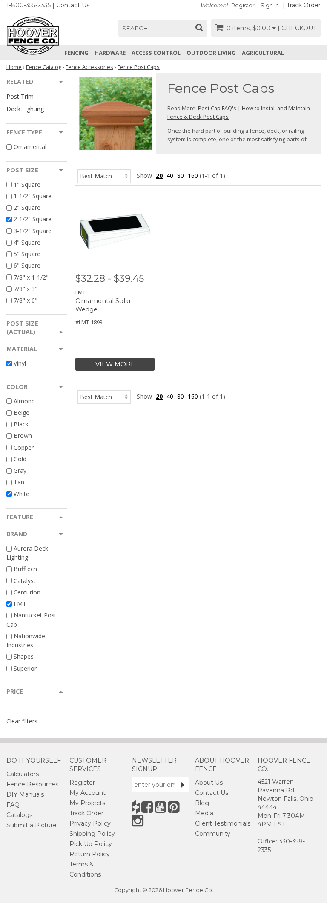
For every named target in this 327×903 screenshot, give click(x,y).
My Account (87, 793)
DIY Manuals (25, 794)
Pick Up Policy (90, 844)
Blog (202, 803)
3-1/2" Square (33, 231)
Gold (20, 459)
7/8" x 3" (25, 289)
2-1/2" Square (33, 219)
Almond (24, 401)
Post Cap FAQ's (217, 108)
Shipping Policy (92, 833)
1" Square (27, 184)
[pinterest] (173, 807)
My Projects (87, 803)
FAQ (13, 805)
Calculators (22, 774)
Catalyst (25, 581)
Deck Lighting (25, 109)
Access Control (156, 53)
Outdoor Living (211, 53)
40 (169, 175)
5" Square (27, 254)
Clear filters (21, 721)
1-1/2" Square (33, 196)
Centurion (27, 592)
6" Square (27, 266)
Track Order (304, 5)
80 (180, 175)
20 (159, 175)
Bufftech (25, 569)
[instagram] (137, 820)
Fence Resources (32, 784)
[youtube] (160, 807)
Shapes (24, 657)
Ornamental (30, 147)
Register (243, 5)
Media (204, 813)
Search (135, 28)
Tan (19, 482)
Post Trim (20, 96)
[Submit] (183, 784)
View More (115, 364)
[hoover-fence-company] (136, 807)
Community (212, 833)
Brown (23, 436)
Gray (20, 470)
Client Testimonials (222, 823)
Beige (21, 413)
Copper (24, 447)
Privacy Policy (90, 823)
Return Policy (89, 854)
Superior (25, 668)
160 (193, 175)
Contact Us (72, 5)
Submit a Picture (31, 825)
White (21, 494)
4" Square (27, 242)
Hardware (110, 53)
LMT (20, 604)
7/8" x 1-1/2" (31, 277)
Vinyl (20, 364)
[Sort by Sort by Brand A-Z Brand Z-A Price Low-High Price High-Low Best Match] (104, 175)
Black (21, 424)
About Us (209, 782)
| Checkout (297, 28)
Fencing (77, 53)
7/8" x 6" (25, 300)
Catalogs (19, 815)
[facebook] (147, 807)
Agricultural (263, 53)
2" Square (27, 207)
